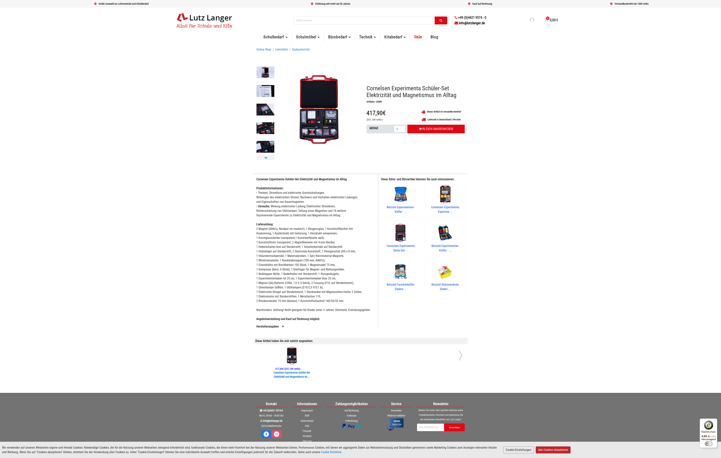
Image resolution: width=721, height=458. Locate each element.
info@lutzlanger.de (472, 23)
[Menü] (715, 421)
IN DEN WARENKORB (437, 129)
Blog (434, 37)
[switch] (708, 443)
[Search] (441, 20)
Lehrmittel (281, 49)
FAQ (307, 425)
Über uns (307, 441)
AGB (307, 415)
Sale (418, 37)
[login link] (532, 20)
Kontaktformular (273, 425)
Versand (307, 436)
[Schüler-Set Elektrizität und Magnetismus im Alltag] (319, 109)
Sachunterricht (301, 49)
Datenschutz (307, 420)
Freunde (307, 430)
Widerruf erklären (396, 415)
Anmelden (396, 410)
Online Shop (263, 49)
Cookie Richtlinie (331, 452)
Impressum (307, 410)
